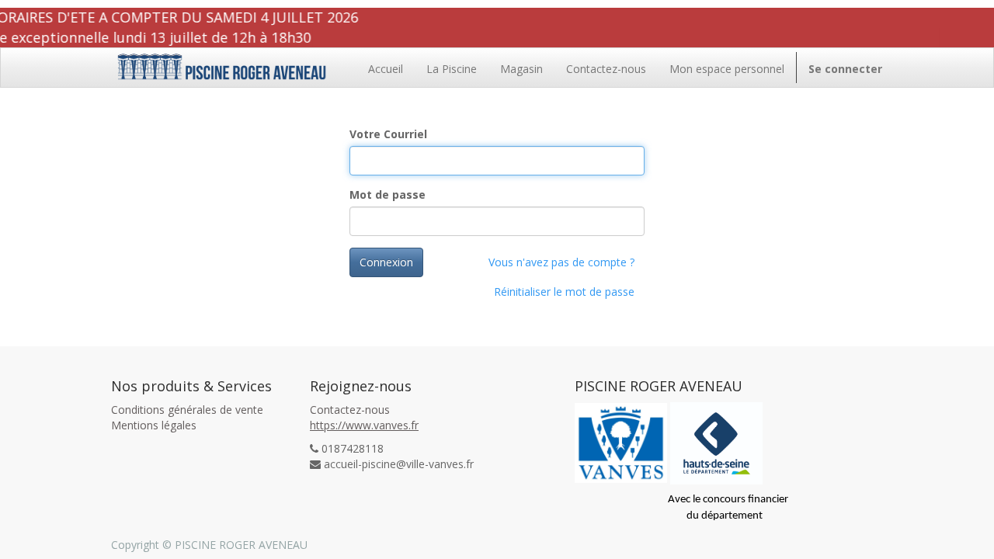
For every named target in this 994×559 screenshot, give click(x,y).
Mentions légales (153, 425)
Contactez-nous (350, 409)
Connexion (386, 262)
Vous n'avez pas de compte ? (561, 262)
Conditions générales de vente (187, 409)
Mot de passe (387, 194)
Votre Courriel (388, 134)
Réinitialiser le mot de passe (564, 291)
